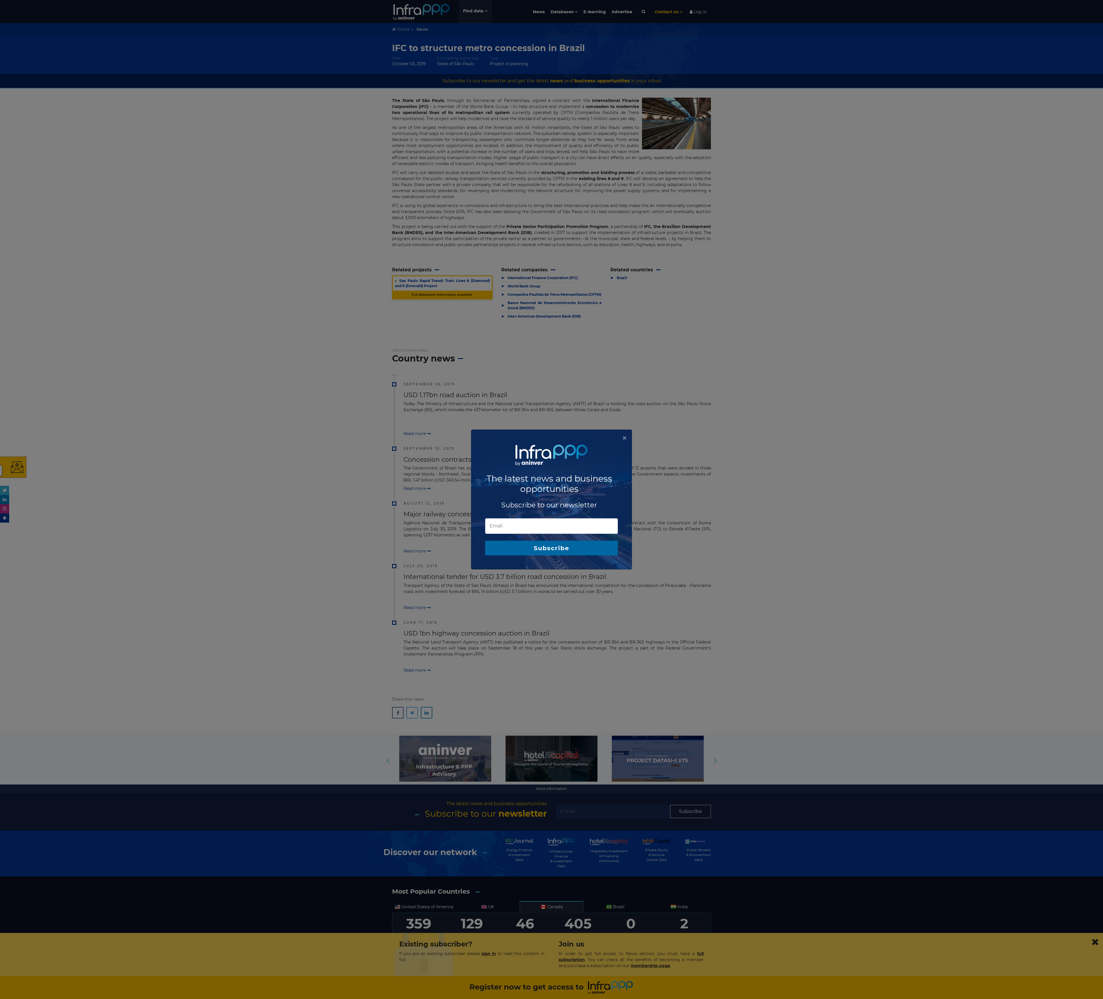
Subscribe (551, 548)
